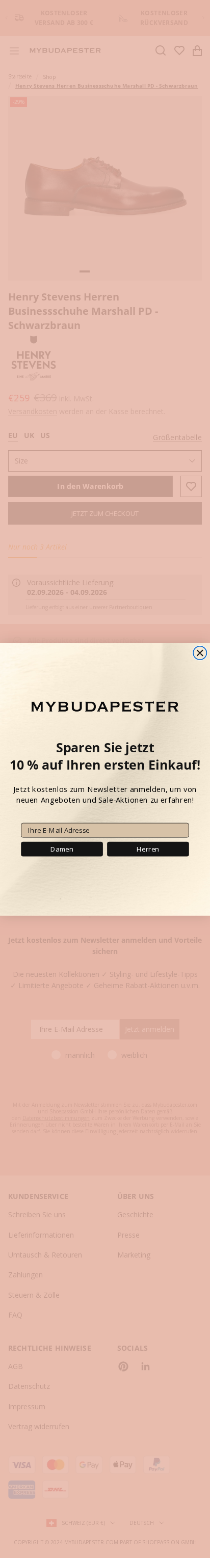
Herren (148, 848)
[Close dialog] (199, 652)
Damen (61, 848)
